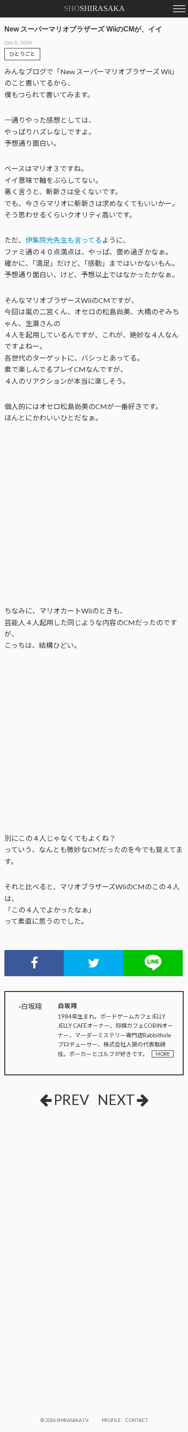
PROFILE (111, 1420)
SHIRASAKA (94, 8)
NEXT (116, 1099)
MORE (163, 1054)
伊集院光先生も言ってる (63, 240)
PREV (71, 1099)
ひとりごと (22, 54)
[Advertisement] (70, 1183)
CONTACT (136, 1420)
